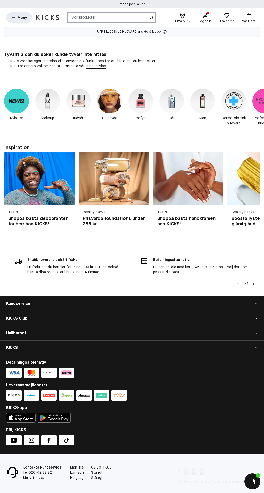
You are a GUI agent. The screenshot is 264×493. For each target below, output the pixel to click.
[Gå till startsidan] (47, 17)
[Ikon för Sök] (151, 17)
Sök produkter (84, 17)
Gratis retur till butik (132, 4)
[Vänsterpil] (238, 284)
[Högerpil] (258, 107)
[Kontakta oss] (252, 481)
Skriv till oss (33, 477)
